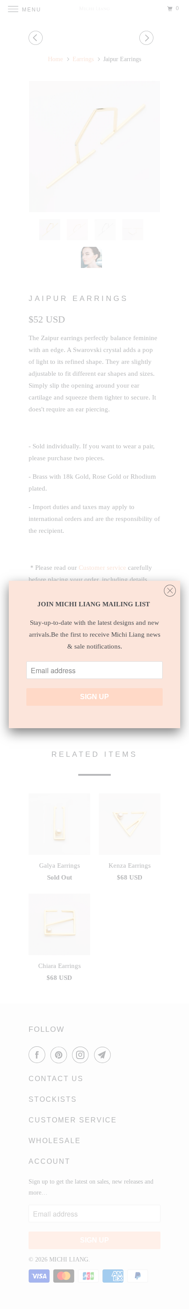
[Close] (170, 588)
